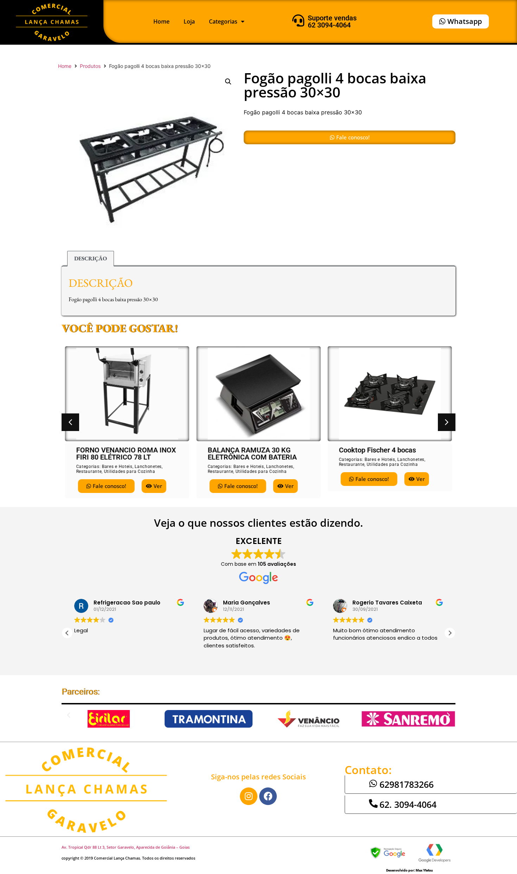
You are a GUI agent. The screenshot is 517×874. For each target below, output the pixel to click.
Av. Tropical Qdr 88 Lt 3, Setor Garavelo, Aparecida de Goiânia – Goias (126, 847)
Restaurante (89, 471)
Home (161, 21)
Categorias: (89, 466)
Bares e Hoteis (117, 466)
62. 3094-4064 (407, 804)
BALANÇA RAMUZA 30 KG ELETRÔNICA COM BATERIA (252, 453)
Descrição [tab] (90, 258)
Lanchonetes (148, 466)
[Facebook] (268, 796)
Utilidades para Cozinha (129, 471)
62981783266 (406, 784)
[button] (228, 81)
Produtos (90, 66)
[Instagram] (248, 796)
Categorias (223, 21)
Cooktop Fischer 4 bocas (377, 450)
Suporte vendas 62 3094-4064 (332, 21)
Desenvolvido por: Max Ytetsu (409, 870)
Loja (189, 21)
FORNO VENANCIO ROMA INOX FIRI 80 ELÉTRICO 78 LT (126, 453)
